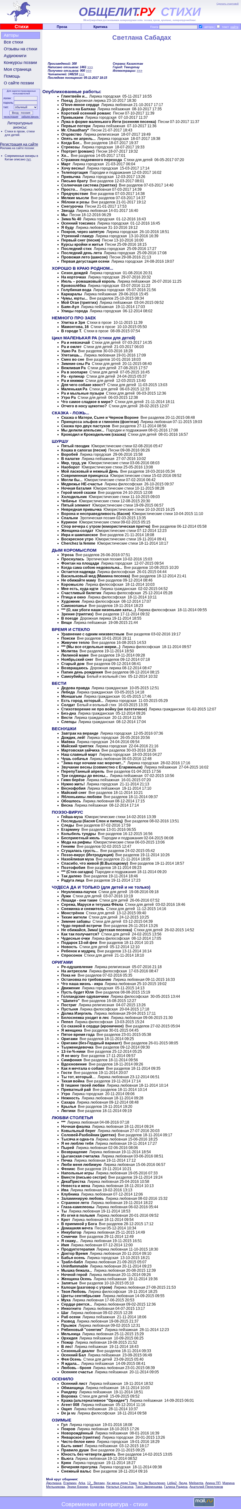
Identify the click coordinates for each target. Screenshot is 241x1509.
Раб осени (70, 1317)
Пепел (67, 1022)
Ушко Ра (68, 351)
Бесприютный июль (80, 838)
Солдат (68, 705)
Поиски (68, 638)
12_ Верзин (96, 1483)
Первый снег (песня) (80, 240)
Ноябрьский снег (77, 659)
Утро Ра (68, 398)
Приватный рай (76, 1090)
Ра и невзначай (75, 343)
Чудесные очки (75, 938)
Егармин (69, 1483)
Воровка (69, 1396)
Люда (183, 1483)
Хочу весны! (73, 168)
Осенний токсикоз (78, 223)
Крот (65, 1220)
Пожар (67, 1342)
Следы (67, 825)
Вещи (66, 623)
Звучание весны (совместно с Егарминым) (101, 767)
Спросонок (71, 955)
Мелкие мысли (75, 198)
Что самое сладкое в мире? (87, 402)
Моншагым (71, 696)
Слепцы (68, 722)
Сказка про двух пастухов (85, 426)
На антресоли (74, 971)
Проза (62, 27)
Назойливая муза (77, 859)
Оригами (69, 1039)
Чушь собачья (74, 759)
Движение (70, 988)
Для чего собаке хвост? (83, 385)
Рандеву (69, 1392)
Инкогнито (71, 1309)
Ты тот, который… (78, 1077)
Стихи (21, 26)
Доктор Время (74, 1254)
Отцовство (72, 134)
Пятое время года (78, 1035)
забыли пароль (30, 116)
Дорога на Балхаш (78, 109)
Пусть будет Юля (77, 992)
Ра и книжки (72, 381)
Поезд (67, 101)
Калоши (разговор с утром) (86, 1287)
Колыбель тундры (78, 834)
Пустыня (69, 1009)
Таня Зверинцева (148, 1487)
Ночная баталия (76, 488)
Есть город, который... (82, 701)
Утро (65, 1094)
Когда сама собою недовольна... (91, 568)
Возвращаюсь (74, 668)
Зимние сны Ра (75, 364)
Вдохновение (74, 1064)
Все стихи (13, 42)
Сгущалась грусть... (79, 851)
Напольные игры (77, 1173)
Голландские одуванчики (85, 996)
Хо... (65, 156)
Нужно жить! (73, 784)
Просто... (69, 189)
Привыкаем (72, 117)
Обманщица (72, 1388)
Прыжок (68, 1325)
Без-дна (68, 713)
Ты (64, 1211)
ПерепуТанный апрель (82, 771)
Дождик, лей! (73, 738)
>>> (90, 67)
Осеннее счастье (77, 1372)
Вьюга (67, 1459)
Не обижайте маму (78, 580)
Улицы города (74, 311)
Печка (66, 1160)
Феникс (68, 1169)
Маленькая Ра (74, 389)
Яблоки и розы (75, 202)
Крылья (68, 1107)
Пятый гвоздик (75, 446)
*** (63, 1122)
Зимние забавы (76, 921)
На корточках (74, 277)
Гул (64, 1425)
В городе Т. (71, 331)
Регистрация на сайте (19, 144)
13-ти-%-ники (73, 1052)
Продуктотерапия (78, 1249)
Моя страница (17, 69)
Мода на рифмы (76, 842)
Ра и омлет (71, 347)
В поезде (69, 618)
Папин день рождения (82, 672)
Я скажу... (69, 1241)
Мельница (70, 1334)
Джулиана (53, 1483)
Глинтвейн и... (74, 96)
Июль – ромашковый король (88, 281)
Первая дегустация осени (85, 261)
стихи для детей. (20, 133)
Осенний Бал (73, 1355)
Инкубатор (71, 1232)
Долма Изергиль (76, 1013)
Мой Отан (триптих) (79, 303)
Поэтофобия (73, 868)
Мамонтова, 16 (75, 327)
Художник (70, 601)
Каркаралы (72, 294)
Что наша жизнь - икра (82, 984)
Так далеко (71, 876)
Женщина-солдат (77, 531)
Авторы (11, 35)
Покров (68, 1429)
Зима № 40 (71, 219)
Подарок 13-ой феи (79, 943)
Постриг (69, 1005)
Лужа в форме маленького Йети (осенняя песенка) (108, 122)
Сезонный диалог (78, 1351)
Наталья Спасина (119, 1487)
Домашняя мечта (77, 1228)
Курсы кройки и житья (82, 244)
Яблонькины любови (81, 797)
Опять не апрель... (78, 139)
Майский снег (74, 793)
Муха (66, 1300)
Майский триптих (78, 746)
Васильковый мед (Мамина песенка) (95, 576)
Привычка (71, 177)
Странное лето (75, 1203)
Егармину (70, 830)
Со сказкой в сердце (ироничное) (92, 1026)
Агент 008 (70, 1405)
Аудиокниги (15, 55)
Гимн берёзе (73, 780)
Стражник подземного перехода (91, 160)
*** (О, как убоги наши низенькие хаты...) (98, 610)
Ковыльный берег (78, 1131)
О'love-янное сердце (80, 105)
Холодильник (74, 497)
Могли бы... (71, 480)
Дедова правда (75, 688)
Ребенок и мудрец (78, 951)
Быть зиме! (72, 1446)
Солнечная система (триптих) (89, 185)
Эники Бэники (77, 1487)
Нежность (70, 1098)
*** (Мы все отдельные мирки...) (90, 647)
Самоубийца (73, 676)
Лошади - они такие (79, 900)
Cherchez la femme (78, 543)
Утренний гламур (77, 236)
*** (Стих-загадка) (77, 872)
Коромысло (72, 584)
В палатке (70, 459)
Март (66, 164)
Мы (64, 215)
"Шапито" (70, 1001)
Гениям (68, 846)
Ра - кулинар (72, 376)
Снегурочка (72, 206)
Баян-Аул (70, 307)
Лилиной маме (75, 655)
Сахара (68, 1102)
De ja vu (68, 1413)
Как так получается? (80, 934)
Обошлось (71, 801)
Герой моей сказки (78, 493)
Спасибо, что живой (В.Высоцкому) (94, 863)
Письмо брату (74, 181)
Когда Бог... (71, 143)
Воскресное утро (77, 539)
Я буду (67, 228)
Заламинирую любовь (82, 1198)
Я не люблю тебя (77, 1143)
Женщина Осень (76, 1279)
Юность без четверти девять (88, 1454)
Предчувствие (74, 194)
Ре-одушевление (77, 967)
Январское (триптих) (81, 1437)
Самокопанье (74, 606)
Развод (68, 1321)
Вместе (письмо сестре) (83, 1177)
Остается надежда (78, 572)
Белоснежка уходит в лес (85, 1018)
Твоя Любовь (73, 1292)
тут (28, 159)
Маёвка (68, 742)
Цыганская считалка (80, 1156)
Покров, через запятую (82, 232)
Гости (66, 1073)
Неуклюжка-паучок (78, 892)
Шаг (65, 1313)
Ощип (66, 1409)
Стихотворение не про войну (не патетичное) (104, 709)
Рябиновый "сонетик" (82, 1330)
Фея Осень (71, 1359)
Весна (67, 805)
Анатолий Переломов (206, 1487)
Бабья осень (73, 1258)
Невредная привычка (81, 509)
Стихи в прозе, (16, 131)
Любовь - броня (76, 1368)
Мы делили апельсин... (82, 430)
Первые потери (76, 126)
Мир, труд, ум (73, 463)
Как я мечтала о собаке (82, 1068)
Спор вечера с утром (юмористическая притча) (105, 526)
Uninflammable (75, 1266)
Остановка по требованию (86, 980)
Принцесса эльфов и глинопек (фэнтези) (100, 422)
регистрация (11, 116)
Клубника (70, 1194)
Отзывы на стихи (20, 49)
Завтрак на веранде (79, 733)
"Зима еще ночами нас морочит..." (93, 763)
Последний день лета (82, 253)
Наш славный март (79, 754)
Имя (65, 1245)
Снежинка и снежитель (82, 909)
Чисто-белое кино (78, 1442)
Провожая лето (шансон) (84, 257)
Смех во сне (72, 359)
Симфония (71, 1060)
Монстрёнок (72, 913)
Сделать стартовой (228, 3)
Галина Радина (176, 1487)
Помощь (12, 76)
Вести (66, 718)
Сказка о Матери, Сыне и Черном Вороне (100, 418)
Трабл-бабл (72, 1262)
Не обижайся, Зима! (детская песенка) (96, 930)
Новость (69, 947)
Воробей (69, 454)
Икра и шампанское (79, 535)
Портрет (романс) (77, 151)
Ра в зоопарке (74, 372)
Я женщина (71, 1030)
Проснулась (73, 559)
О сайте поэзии (19, 83)
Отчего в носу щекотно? (84, 406)
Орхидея (69, 1338)
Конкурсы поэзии (20, 62)
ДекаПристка (73, 1182)
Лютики (68, 1111)
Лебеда (68, 692)
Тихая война (72, 1081)
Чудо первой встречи (81, 926)
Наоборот (70, 467)
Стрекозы (70, 147)
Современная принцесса (84, 476)
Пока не (68, 975)
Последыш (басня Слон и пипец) (92, 821)
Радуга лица (72, 880)
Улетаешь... (71, 355)
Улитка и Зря (73, 323)
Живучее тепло (75, 643)
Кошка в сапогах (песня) (83, 450)
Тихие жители (74, 917)
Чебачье (69, 501)
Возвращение (74, 1152)
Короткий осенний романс (86, 113)
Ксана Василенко (152, 1483)
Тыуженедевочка (77, 1047)
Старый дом (72, 664)
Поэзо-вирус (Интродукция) (87, 855)
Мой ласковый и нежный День (89, 471)
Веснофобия (73, 788)
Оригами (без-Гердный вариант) (91, 1043)
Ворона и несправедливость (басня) (95, 514)
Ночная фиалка (75, 1127)
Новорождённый (77, 1433)
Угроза (67, 555)
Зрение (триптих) (77, 614)
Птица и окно (73, 597)
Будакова (97, 1487)
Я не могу (70, 1056)
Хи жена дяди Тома (122, 1483)
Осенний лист (74, 1384)
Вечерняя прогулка (79, 1467)
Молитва (69, 651)
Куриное (69, 522)
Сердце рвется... (76, 1304)
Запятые (69, 1283)
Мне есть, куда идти (79, 589)
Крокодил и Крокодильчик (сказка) (93, 434)
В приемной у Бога (79, 1224)
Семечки (69, 1237)
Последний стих (76, 249)
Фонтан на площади (80, 563)
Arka (81, 1483)
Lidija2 (172, 1483)
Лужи (66, 896)
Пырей (67, 1148)
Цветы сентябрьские (81, 1296)
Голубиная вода (76, 290)
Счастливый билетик (81, 593)
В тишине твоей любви (83, 1085)
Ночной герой (74, 1275)
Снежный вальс (76, 1471)
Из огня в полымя (78, 1215)
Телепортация (74, 172)
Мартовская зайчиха (80, 750)
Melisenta (196, 1483)
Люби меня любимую (81, 1165)
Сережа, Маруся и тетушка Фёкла (92, 905)
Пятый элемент (75, 505)
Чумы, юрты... (74, 298)
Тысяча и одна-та (77, 1139)
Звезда (67, 211)
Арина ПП (213, 1483)
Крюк (66, 1463)
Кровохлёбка (73, 286)
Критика (100, 27)
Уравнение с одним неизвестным (92, 634)
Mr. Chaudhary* (75, 130)
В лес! (67, 1347)
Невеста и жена (75, 1186)
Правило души (75, 1450)
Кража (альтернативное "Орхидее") (94, 1400)
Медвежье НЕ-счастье (82, 484)
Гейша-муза (72, 817)
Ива (64, 1190)
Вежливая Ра (73, 368)
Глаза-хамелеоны (77, 1207)
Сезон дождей (74, 273)
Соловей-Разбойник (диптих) (88, 1135)
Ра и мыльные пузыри (82, 393)
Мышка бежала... (76, 1270)
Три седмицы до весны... (84, 776)
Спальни (69, 518)
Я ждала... (70, 1364)
